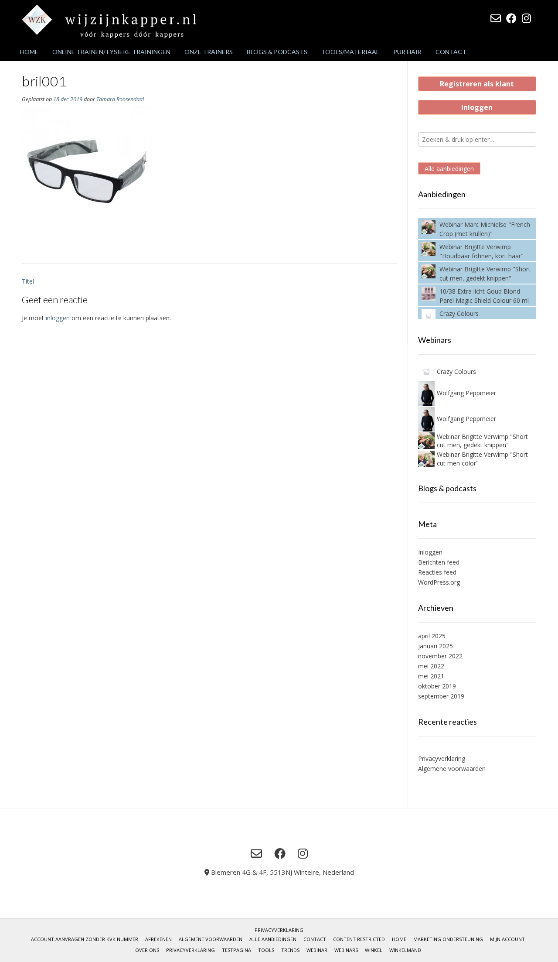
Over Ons (147, 950)
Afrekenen (158, 939)
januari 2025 (435, 646)
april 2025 (432, 636)
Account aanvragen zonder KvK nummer (84, 939)
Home (29, 51)
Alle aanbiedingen (449, 168)
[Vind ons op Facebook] (511, 18)
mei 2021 (431, 676)
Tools (266, 950)
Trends (290, 950)
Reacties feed (437, 572)
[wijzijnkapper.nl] (109, 21)
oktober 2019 (437, 686)
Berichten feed (438, 562)
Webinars (346, 950)
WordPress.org (439, 582)
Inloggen (477, 107)
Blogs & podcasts (277, 51)
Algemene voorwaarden (452, 768)
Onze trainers (208, 51)
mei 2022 (431, 666)
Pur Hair (407, 51)
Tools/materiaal (350, 51)
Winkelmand (405, 950)
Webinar (316, 950)
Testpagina (236, 950)
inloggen (58, 318)
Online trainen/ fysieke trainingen (111, 51)
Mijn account (507, 939)
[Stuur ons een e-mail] (495, 18)
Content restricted (359, 939)
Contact (451, 51)
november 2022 (440, 656)
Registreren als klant (477, 84)
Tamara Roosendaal (120, 99)
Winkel (373, 950)
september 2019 (441, 696)
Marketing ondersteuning (448, 939)
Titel (28, 281)
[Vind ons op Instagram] (526, 18)
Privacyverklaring (441, 758)
